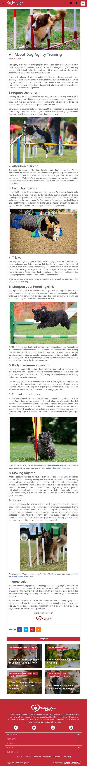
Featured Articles (15, 648)
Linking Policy (67, 756)
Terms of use (37, 756)
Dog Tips (34, 648)
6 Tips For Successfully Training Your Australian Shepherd (22, 685)
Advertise (27, 756)
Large (35, 673)
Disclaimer (57, 756)
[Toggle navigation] (4, 3)
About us (19, 756)
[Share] (38, 629)
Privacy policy (47, 756)
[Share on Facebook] (19, 629)
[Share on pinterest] (32, 629)
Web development (57, 763)
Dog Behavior (65, 676)
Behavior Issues (53, 676)
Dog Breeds (27, 673)
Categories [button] (43, 639)
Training (26, 648)
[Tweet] (26, 629)
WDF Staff (17, 59)
